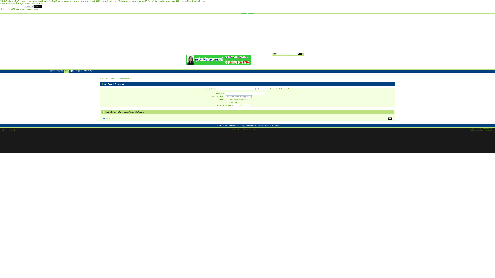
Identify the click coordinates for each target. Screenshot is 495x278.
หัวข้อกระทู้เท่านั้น (235, 102)
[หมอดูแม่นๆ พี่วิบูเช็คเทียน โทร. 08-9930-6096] (218, 64)
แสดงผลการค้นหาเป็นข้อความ (239, 100)
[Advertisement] (247, 33)
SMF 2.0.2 (472, 128)
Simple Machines (487, 128)
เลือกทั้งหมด (109, 118)
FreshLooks (478, 130)
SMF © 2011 (479, 128)
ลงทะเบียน (39, 4)
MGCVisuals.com (487, 130)
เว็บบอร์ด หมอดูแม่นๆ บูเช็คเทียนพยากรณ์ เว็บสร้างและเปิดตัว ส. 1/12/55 (254, 126)
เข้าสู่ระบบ (28, 4)
